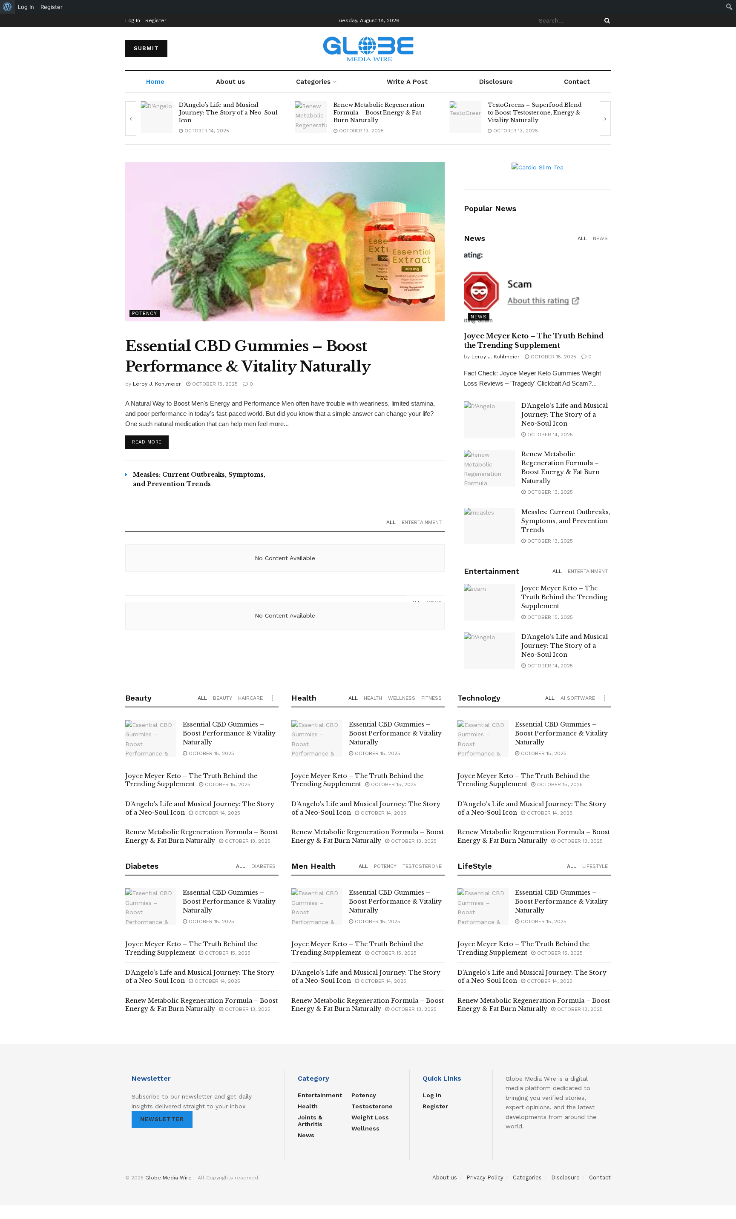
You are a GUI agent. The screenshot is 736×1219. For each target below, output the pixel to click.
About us (230, 82)
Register (156, 20)
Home (155, 82)
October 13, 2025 (360, 131)
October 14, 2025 (206, 131)
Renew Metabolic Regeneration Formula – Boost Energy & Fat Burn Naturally (379, 112)
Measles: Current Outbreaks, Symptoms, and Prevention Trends (565, 521)
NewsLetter (162, 1119)
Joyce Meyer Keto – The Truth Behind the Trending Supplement (564, 597)
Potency (144, 313)
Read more (147, 442)
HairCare (250, 698)
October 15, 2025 (214, 384)
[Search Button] (605, 20)
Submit (146, 48)
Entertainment (422, 522)
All (391, 522)
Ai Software (578, 698)
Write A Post (407, 82)
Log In (132, 20)
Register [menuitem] (51, 6)
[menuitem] (7, 7)
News (600, 238)
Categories (313, 82)
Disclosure (496, 82)
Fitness (431, 698)
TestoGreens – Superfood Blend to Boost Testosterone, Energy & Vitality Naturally (534, 112)
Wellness (401, 698)
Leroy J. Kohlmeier (157, 384)
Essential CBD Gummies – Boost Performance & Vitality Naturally (229, 733)
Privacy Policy (484, 1177)
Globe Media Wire (168, 1178)
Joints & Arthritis (310, 1120)
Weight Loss (370, 1117)
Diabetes (263, 866)
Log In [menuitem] (26, 6)
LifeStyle (595, 866)
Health (373, 698)
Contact (577, 82)
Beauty (222, 698)
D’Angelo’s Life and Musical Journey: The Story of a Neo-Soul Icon (228, 112)
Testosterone (422, 866)
